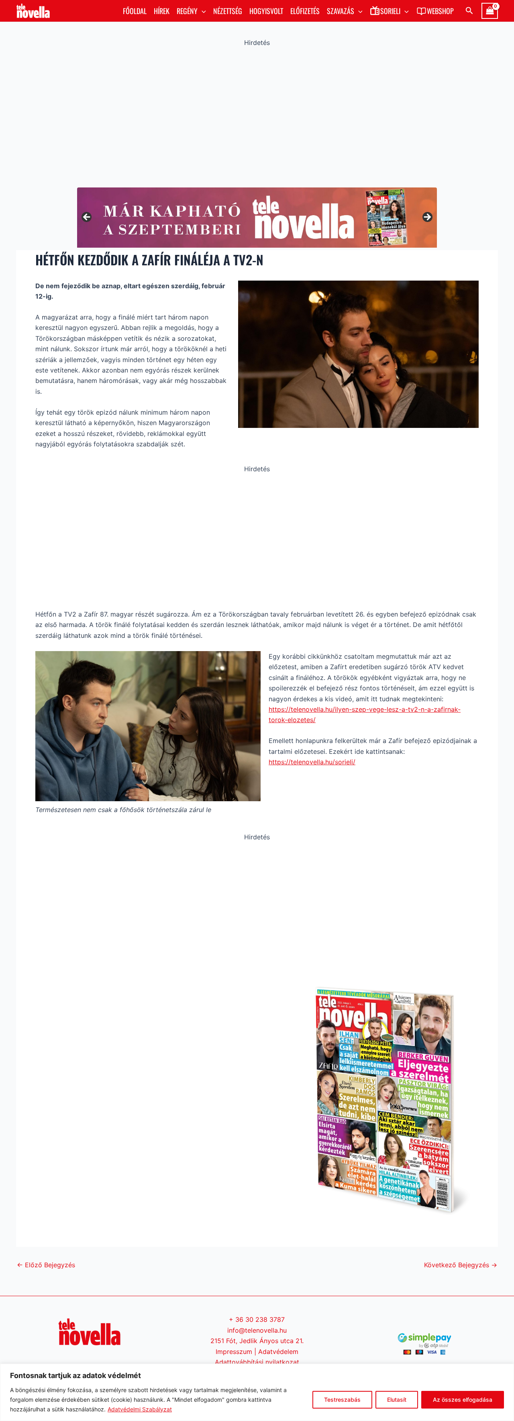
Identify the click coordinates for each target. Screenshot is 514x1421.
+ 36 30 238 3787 (257, 1319)
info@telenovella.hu (257, 1330)
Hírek (161, 11)
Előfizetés (305, 11)
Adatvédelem (278, 1352)
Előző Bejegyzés (46, 1265)
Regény (187, 11)
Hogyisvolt (266, 11)
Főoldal (135, 11)
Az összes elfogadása (462, 1399)
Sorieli (390, 11)
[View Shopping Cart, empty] (489, 11)
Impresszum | (237, 1352)
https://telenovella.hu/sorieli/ (312, 762)
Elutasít (396, 1399)
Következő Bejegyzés (460, 1265)
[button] (202, 11)
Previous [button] (87, 218)
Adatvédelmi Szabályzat (140, 1409)
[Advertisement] (257, 115)
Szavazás (340, 11)
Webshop (440, 11)
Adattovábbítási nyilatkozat (257, 1362)
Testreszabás (342, 1399)
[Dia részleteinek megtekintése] (279, 217)
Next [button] (427, 218)
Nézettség (227, 11)
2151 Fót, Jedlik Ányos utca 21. (257, 1341)
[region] (257, 1392)
